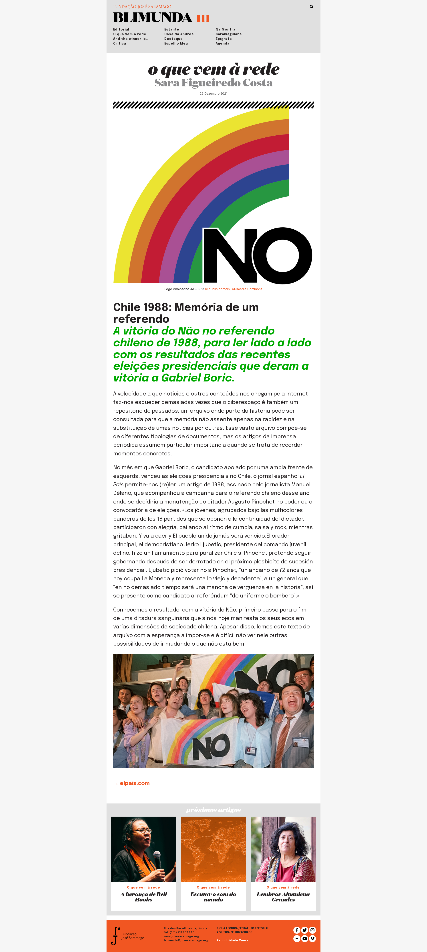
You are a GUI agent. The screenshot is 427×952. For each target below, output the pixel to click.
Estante (171, 29)
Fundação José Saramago (142, 7)
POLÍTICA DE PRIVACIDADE (234, 932)
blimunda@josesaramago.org (186, 940)
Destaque (173, 39)
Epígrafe (224, 39)
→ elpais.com (131, 783)
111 (203, 17)
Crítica (119, 43)
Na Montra (226, 29)
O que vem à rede (129, 34)
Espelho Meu (176, 43)
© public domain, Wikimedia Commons (233, 289)
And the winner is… (130, 39)
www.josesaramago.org (181, 936)
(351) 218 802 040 (182, 932)
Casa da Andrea (179, 34)
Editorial (121, 29)
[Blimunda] (153, 17)
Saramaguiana (229, 34)
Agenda (223, 43)
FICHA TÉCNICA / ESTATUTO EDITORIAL (243, 928)
